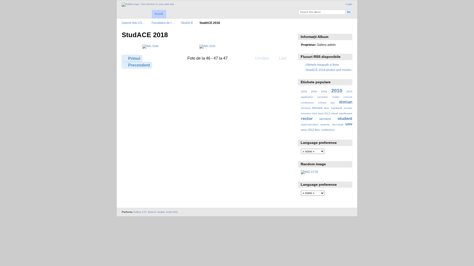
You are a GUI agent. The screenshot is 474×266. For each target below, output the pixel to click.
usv (348, 124)
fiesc (326, 108)
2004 (304, 91)
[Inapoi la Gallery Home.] (148, 5)
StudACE (187, 22)
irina (314, 113)
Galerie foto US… (133, 22)
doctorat (305, 108)
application (307, 97)
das (333, 102)
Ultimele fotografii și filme (322, 64)
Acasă (159, 14)
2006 (314, 91)
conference (307, 102)
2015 (349, 91)
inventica (306, 113)
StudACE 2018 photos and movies (328, 69)
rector (307, 118)
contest (322, 102)
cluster (335, 97)
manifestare (345, 113)
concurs (347, 97)
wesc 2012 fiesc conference (318, 129)
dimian (345, 102)
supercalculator (309, 124)
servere (325, 119)
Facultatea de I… (163, 22)
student (344, 118)
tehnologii (337, 124)
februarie (317, 107)
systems (325, 124)
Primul (134, 58)
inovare (348, 108)
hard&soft (336, 108)
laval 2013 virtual (328, 113)
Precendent (139, 65)
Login (349, 4)
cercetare (322, 97)
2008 (324, 91)
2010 (336, 90)
